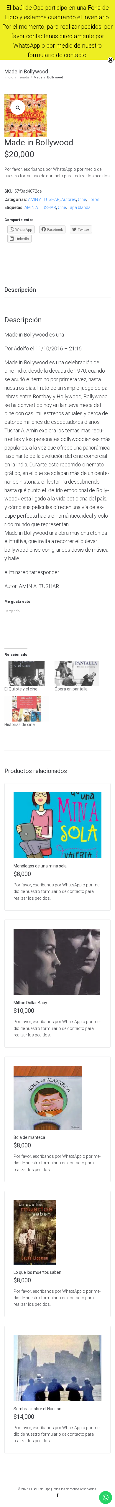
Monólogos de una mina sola (40, 866)
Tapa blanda (79, 207)
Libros (93, 199)
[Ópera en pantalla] (77, 673)
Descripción (20, 289)
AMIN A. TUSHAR (44, 199)
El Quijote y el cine (20, 689)
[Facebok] (57, 1495)
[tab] (57, 289)
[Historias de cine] (26, 709)
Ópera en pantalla (71, 689)
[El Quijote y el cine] (26, 673)
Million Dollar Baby (30, 1002)
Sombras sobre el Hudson (37, 1408)
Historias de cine (19, 724)
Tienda (23, 77)
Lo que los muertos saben (37, 1272)
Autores (68, 199)
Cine (82, 199)
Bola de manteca (29, 1137)
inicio (8, 77)
